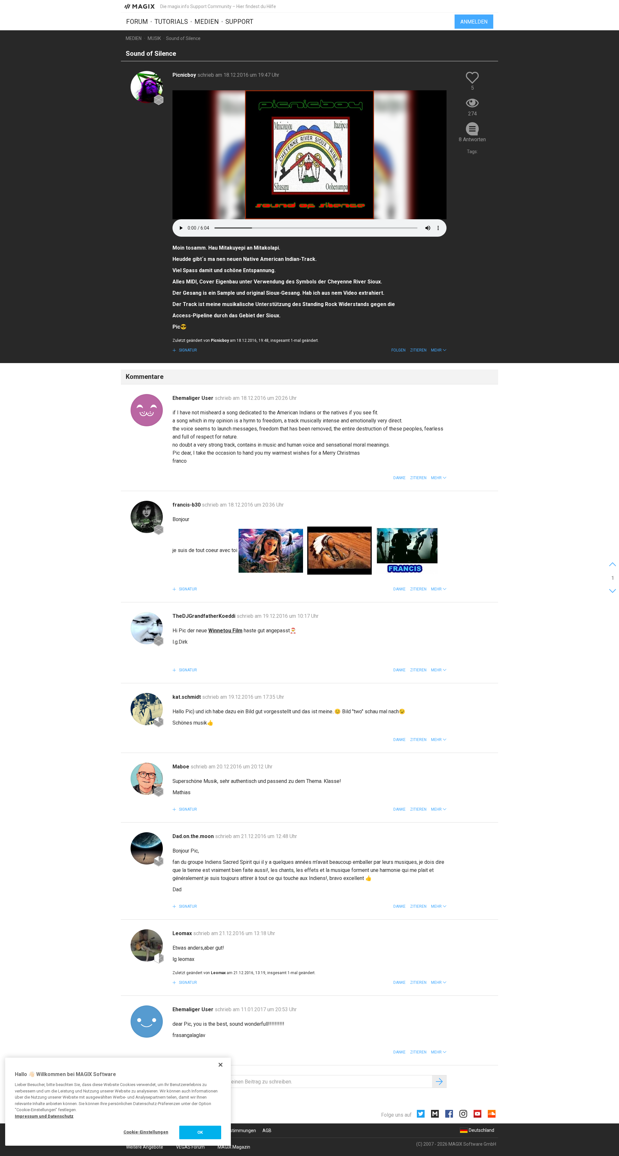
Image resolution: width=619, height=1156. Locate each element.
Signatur (187, 350)
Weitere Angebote (144, 1147)
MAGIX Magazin (234, 1147)
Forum (137, 21)
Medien (206, 21)
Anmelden (473, 22)
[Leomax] (147, 945)
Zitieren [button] (418, 350)
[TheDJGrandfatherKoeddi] (147, 628)
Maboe (181, 767)
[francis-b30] (147, 517)
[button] (439, 350)
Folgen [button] (398, 350)
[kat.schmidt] (147, 709)
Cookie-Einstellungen (145, 1132)
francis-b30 (187, 505)
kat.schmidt (187, 697)
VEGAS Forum (190, 1147)
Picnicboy (184, 75)
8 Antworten (472, 139)
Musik (154, 38)
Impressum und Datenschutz (44, 1116)
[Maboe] (147, 779)
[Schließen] (220, 1065)
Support (239, 21)
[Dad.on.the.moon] (147, 848)
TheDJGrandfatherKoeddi (204, 616)
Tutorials (171, 21)
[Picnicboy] (147, 87)
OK (200, 1132)
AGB (266, 1130)
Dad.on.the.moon (193, 836)
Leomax (182, 933)
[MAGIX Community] (140, 6)
